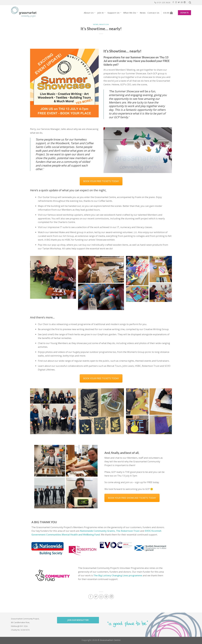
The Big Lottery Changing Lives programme (117, 575)
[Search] (190, 3)
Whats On (104, 24)
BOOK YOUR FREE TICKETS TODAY (101, 181)
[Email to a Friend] (101, 596)
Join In (100, 12)
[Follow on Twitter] (179, 2)
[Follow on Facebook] (173, 2)
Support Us (113, 12)
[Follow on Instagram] (176, 2)
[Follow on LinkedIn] (185, 2)
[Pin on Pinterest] (106, 596)
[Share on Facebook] (90, 596)
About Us (89, 12)
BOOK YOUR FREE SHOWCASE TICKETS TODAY (132, 497)
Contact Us (153, 12)
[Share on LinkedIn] (111, 596)
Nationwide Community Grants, (98, 530)
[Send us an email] (182, 2)
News (143, 12)
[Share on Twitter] (96, 596)
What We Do (129, 12)
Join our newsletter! (78, 620)
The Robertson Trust (128, 530)
